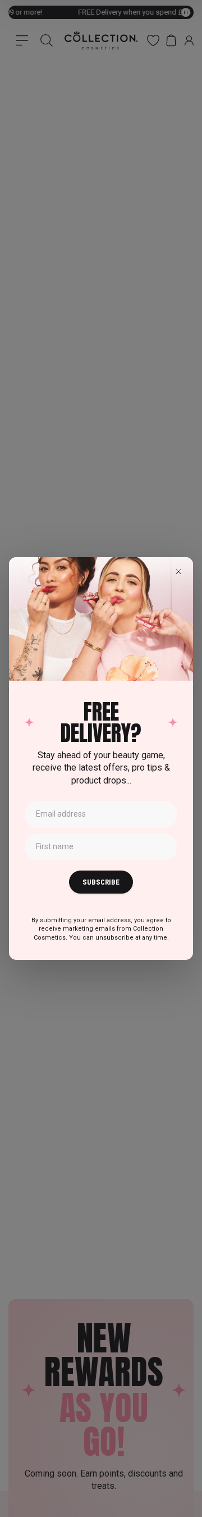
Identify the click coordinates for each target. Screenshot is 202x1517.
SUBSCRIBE (101, 882)
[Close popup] (178, 571)
